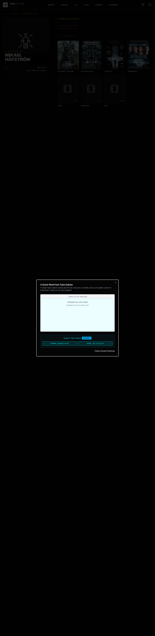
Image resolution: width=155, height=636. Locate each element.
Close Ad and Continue (105, 351)
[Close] (116, 283)
